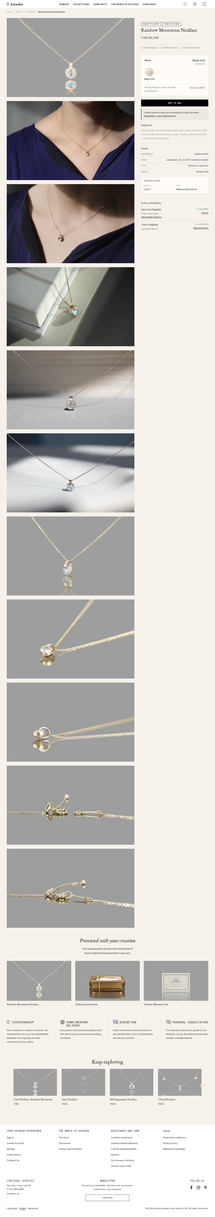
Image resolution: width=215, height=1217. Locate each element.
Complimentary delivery (77, 1024)
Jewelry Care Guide (121, 1165)
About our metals (197, 87)
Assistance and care (125, 1130)
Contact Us (13, 1160)
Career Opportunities (70, 1148)
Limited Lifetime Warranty (124, 1143)
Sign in (10, 1137)
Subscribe (107, 1197)
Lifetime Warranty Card (156, 1004)
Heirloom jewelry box (87, 1004)
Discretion (128, 1022)
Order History (14, 1154)
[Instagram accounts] (198, 1186)
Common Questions (121, 1137)
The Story (64, 1137)
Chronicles (64, 1143)
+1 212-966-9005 (15, 1189)
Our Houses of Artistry (123, 1160)
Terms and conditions (174, 1137)
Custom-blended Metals (124, 1148)
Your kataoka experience (24, 1130)
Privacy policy (170, 1143)
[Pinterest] (205, 1186)
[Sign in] (195, 4)
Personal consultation (190, 1022)
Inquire (205, 213)
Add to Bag (174, 103)
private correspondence (179, 1037)
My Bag (10, 1148)
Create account (15, 1143)
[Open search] (185, 4)
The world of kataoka (74, 1130)
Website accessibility (174, 1148)
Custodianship (23, 1022)
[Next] (203, 1085)
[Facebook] (191, 1186)
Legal (166, 1130)
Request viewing (200, 228)
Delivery (115, 1154)
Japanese (33, 1208)
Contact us (13, 1193)
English (23, 1208)
